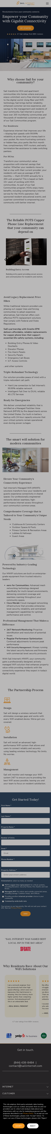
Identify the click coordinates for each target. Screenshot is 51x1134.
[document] (25, 567)
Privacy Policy (28, 1113)
